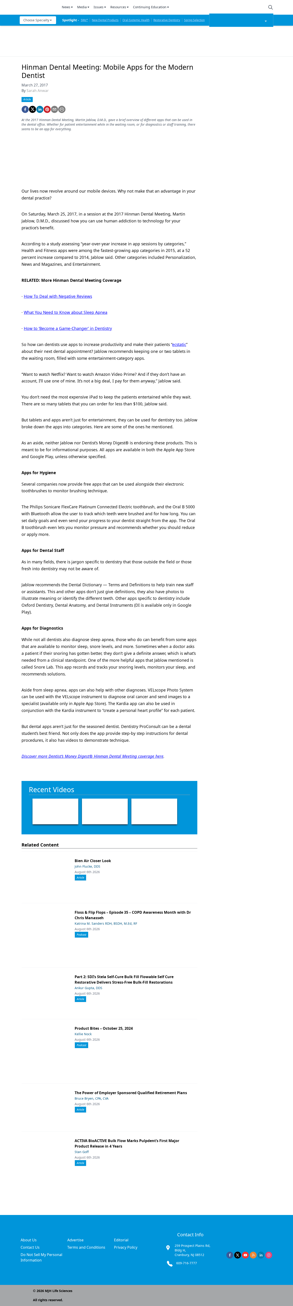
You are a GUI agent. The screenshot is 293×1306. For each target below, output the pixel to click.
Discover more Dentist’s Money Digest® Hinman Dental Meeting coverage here (92, 756)
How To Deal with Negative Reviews (58, 296)
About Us (29, 1239)
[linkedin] (39, 109)
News (66, 7)
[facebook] (25, 109)
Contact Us (30, 1247)
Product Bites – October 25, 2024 (104, 1028)
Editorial (121, 1239)
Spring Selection (194, 20)
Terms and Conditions (86, 1247)
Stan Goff (82, 1152)
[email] (54, 109)
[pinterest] (47, 109)
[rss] (253, 1255)
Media (82, 7)
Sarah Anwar (38, 90)
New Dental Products (105, 20)
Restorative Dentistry (166, 20)
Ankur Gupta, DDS (88, 988)
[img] (38, 7)
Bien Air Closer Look (93, 860)
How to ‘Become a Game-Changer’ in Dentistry (68, 328)
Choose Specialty (36, 20)
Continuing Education (149, 7)
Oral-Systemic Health (135, 20)
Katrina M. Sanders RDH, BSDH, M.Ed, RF (106, 923)
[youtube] (245, 1255)
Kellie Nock (83, 1034)
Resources (118, 7)
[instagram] (268, 1255)
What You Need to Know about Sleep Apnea (65, 312)
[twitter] (32, 109)
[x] (237, 1255)
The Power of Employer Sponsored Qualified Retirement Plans (131, 1092)
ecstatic (179, 344)
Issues (98, 7)
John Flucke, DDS (87, 866)
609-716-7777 (186, 1263)
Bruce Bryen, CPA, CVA (92, 1098)
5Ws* (84, 20)
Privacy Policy (125, 1247)
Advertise (75, 1239)
